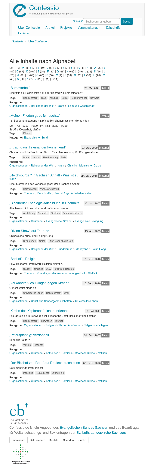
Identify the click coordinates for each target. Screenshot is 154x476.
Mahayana (82, 249)
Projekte (66, 27)
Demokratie (44, 193)
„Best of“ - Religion (23, 258)
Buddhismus (65, 249)
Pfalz (63, 157)
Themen (29, 193)
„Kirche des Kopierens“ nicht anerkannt (38, 310)
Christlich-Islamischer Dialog (84, 165)
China (42, 240)
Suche (82, 440)
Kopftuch (54, 97)
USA (48, 268)
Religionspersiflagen (96, 325)
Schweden (46, 320)
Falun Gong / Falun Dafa (60, 240)
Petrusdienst (42, 372)
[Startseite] (21, 10)
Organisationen (18, 106)
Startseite (17, 41)
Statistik (27, 268)
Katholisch (52, 353)
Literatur (36, 157)
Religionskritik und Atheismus (63, 325)
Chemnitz (43, 213)
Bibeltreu (55, 213)
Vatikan (27, 344)
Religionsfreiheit (79, 97)
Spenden (68, 440)
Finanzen (38, 344)
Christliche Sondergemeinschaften (51, 301)
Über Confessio (29, 27)
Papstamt (28, 372)
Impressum (18, 440)
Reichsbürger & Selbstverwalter (73, 193)
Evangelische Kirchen (59, 221)
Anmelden (78, 20)
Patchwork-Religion (64, 268)
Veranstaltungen (89, 27)
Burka (65, 97)
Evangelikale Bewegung (89, 221)
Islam (44, 97)
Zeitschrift (113, 27)
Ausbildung (29, 213)
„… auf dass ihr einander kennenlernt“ (37, 147)
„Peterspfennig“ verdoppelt (29, 334)
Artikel (50, 27)
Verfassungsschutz (49, 188)
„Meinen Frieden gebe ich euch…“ (34, 115)
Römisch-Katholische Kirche (78, 353)
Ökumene (37, 221)
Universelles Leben (33, 292)
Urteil (66, 292)
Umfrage (38, 268)
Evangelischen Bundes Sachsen (84, 427)
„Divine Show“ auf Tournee (29, 230)
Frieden (27, 133)
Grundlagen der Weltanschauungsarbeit (61, 273)
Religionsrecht (30, 97)
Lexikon (23, 33)
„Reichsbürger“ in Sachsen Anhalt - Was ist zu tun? (43, 176)
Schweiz (94, 97)
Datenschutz (37, 440)
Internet (59, 320)
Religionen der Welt (42, 106)
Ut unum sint (58, 372)
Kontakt (53, 440)
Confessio (44, 7)
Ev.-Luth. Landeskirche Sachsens (101, 432)
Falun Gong (99, 249)
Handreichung (50, 157)
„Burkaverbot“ (19, 87)
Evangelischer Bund (36, 137)
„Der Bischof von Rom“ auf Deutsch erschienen (44, 362)
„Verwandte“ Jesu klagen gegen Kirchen (39, 282)
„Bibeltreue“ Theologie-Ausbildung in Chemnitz (44, 202)
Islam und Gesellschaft (80, 106)
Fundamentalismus (72, 213)
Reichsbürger (30, 188)
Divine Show (29, 240)
